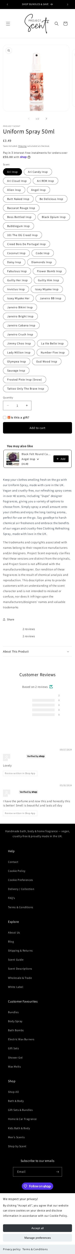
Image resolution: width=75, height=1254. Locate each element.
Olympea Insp (16, 361)
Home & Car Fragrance (22, 1119)
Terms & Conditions (35, 1249)
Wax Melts (14, 1066)
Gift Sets (13, 1048)
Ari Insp (12, 172)
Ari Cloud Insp (17, 181)
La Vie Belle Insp (52, 343)
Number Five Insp (53, 352)
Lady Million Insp (19, 352)
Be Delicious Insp (51, 199)
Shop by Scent (17, 1146)
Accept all (37, 1228)
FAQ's (11, 898)
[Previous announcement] (7, 4)
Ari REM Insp (45, 181)
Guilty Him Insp (48, 280)
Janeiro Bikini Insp (20, 307)
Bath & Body (16, 1101)
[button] (8, 23)
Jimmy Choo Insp (19, 343)
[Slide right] (46, 118)
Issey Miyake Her (18, 298)
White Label (15, 987)
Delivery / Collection (21, 889)
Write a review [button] (37, 724)
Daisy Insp (14, 262)
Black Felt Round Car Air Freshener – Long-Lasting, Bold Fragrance (36, 454)
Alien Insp (14, 190)
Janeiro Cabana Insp (21, 325)
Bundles (13, 1012)
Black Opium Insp (54, 217)
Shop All (13, 1092)
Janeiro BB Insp (50, 298)
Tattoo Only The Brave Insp (25, 388)
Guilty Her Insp (17, 280)
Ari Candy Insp (38, 172)
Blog (11, 941)
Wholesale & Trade (20, 978)
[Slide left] (28, 118)
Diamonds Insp (41, 262)
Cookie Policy (16, 871)
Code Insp (43, 253)
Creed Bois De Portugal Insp (26, 244)
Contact (13, 862)
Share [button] (10, 619)
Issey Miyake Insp (47, 289)
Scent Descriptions (20, 968)
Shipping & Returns (20, 950)
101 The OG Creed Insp (22, 235)
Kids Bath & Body (19, 1128)
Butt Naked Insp (18, 199)
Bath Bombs (16, 1030)
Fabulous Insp (17, 271)
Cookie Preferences (20, 880)
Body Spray (15, 1021)
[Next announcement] (67, 4)
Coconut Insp (16, 253)
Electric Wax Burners (21, 1039)
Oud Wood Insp (46, 361)
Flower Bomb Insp (49, 271)
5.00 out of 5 (48, 682)
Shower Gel (15, 1057)
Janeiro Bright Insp (20, 316)
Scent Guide (16, 959)
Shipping (22, 146)
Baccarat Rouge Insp (21, 208)
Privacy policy (11, 1249)
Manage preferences (37, 1237)
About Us (14, 932)
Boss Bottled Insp (19, 217)
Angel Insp (38, 190)
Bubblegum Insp (18, 226)
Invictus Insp (16, 289)
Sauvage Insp (16, 370)
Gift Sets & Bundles (20, 1110)
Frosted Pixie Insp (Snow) (24, 379)
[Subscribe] (57, 1172)
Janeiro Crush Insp (20, 334)
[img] (12, 750)
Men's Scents (16, 1137)
